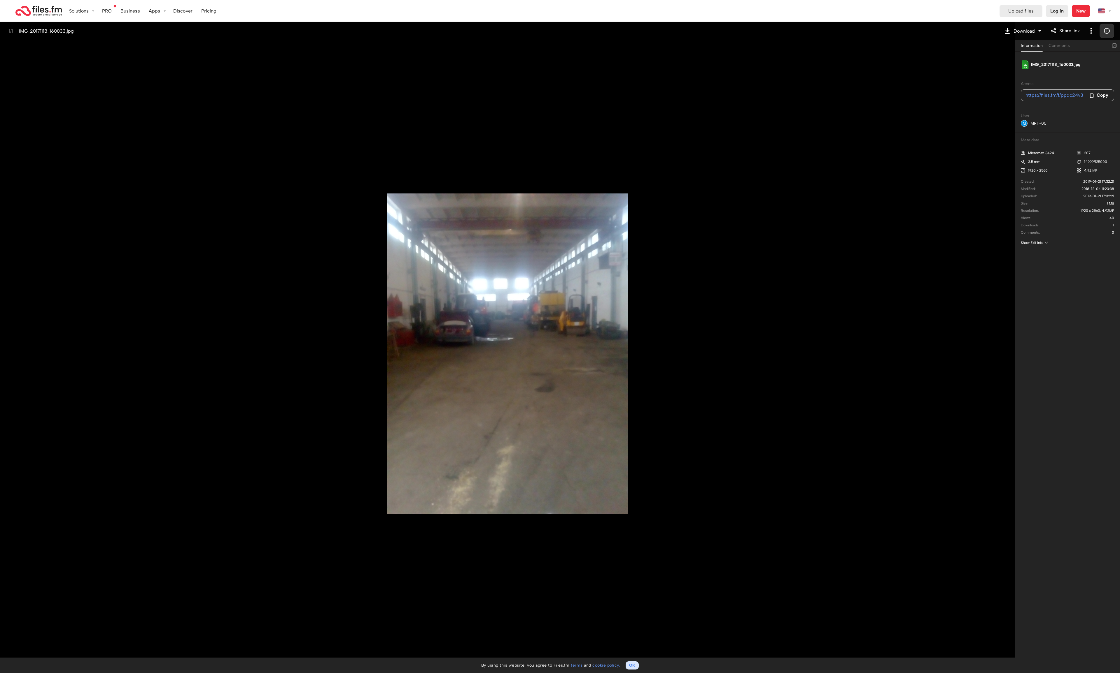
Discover (182, 11)
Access (1028, 83)
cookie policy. (606, 665)
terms (577, 665)
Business (130, 11)
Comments (1059, 45)
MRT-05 (1038, 123)
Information (1032, 45)
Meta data (1030, 140)
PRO (107, 11)
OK (632, 665)
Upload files (1021, 11)
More (1091, 31)
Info (1107, 31)
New (1081, 11)
